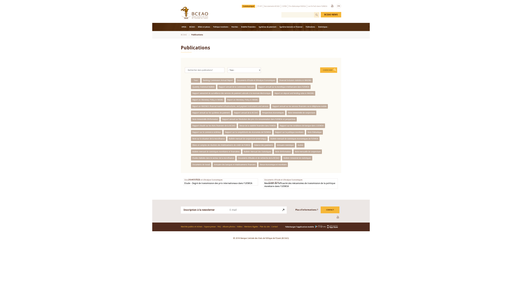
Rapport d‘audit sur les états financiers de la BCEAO (213, 126)
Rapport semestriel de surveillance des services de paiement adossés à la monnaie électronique (231, 93)
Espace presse (210, 227)
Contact (330, 210)
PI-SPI (260, 6)
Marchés (234, 27)
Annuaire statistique (285, 145)
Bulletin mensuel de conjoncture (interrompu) (247, 139)
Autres (300, 145)
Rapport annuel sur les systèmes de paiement (211, 113)
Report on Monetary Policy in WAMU (207, 100)
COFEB (284, 6)
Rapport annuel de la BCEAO (246, 113)
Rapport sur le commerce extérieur (206, 132)
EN (338, 6)
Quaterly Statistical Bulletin (203, 87)
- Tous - (195, 80)
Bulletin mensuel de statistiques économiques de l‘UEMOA (294, 139)
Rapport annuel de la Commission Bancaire (236, 87)
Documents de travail (201, 164)
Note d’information (283, 152)
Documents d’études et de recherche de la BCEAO (258, 158)
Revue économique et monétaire (273, 164)
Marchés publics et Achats (191, 227)
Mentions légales (251, 227)
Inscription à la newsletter (199, 209)
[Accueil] (194, 13)
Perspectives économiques (273, 113)
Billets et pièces (204, 27)
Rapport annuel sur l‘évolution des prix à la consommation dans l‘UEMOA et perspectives (258, 119)
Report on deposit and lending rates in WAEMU (294, 93)
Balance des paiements (263, 145)
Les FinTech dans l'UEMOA (317, 6)
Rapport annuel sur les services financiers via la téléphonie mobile (299, 106)
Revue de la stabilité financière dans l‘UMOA (257, 126)
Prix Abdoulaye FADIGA (297, 6)
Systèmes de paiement (267, 27)
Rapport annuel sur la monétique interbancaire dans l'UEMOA (283, 87)
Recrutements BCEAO (272, 6)
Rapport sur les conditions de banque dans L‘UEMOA (302, 126)
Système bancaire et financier (291, 27)
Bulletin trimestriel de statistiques (297, 158)
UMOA (183, 27)
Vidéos (239, 227)
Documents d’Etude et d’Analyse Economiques (256, 80)
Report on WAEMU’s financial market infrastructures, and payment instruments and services (230, 106)
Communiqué (248, 6)
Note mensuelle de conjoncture (308, 152)
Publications (310, 27)
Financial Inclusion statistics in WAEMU (295, 80)
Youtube (332, 6)
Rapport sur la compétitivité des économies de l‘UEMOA (248, 132)
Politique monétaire (220, 27)
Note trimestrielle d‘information (205, 119)
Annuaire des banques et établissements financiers (235, 164)
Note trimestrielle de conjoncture (301, 113)
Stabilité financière (248, 27)
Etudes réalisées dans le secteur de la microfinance (213, 158)
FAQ (219, 227)
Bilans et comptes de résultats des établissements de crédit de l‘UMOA (221, 145)
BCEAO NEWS (331, 14)
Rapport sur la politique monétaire (289, 132)
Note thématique (314, 132)
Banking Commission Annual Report (218, 80)
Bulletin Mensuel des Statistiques (257, 152)
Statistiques (322, 27)
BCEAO (192, 27)
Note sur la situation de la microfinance (208, 139)
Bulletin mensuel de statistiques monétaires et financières (216, 152)
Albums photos (229, 227)
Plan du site (265, 227)
